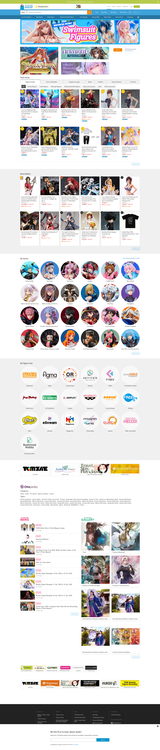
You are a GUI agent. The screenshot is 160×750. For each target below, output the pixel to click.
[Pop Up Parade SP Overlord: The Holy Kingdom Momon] (29, 221)
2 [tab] (79, 45)
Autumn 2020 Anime (125, 499)
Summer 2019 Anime (63, 501)
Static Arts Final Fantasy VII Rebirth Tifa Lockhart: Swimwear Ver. (130, 198)
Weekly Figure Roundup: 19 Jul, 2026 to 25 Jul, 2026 (54, 573)
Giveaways (130, 17)
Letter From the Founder (42, 722)
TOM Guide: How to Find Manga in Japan (50, 528)
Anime (22, 494)
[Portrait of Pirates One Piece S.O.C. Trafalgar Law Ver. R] (49, 186)
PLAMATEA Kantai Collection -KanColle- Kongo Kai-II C (69, 149)
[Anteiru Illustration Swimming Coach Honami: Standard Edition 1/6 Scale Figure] (130, 98)
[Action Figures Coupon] (80, 31)
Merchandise (54, 505)
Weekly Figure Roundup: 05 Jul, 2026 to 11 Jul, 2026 (54, 595)
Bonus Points (107, 17)
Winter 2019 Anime (87, 501)
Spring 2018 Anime (125, 501)
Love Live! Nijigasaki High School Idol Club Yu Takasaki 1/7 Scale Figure (29, 111)
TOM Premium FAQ (79, 717)
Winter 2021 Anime (51, 503)
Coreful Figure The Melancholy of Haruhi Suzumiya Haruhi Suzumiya (109, 149)
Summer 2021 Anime (75, 503)
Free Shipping (83, 17)
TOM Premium (42, 719)
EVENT (38, 547)
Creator (51, 494)
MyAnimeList (117, 723)
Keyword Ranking (97, 720)
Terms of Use (60, 714)
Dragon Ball (69, 499)
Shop (108, 6)
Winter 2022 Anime (100, 503)
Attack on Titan (93, 499)
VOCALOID (33, 494)
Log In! (118, 50)
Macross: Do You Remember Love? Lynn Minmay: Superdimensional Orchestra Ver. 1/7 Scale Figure (29, 149)
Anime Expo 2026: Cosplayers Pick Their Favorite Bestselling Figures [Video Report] (56, 607)
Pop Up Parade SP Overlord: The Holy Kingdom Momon (29, 233)
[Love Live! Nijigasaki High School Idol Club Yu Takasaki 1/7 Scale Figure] (29, 98)
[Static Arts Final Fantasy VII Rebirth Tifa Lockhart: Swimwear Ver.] (130, 186)
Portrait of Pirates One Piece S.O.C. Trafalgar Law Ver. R (49, 198)
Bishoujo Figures (56, 86)
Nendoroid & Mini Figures (67, 17)
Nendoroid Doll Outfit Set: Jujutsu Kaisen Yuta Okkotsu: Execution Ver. (89, 149)
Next (141, 470)
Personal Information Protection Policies (62, 720)
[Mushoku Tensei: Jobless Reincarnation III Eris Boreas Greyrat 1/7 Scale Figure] (70, 186)
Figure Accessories (89, 86)
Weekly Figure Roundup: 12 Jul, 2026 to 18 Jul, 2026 (54, 584)
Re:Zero (62, 499)
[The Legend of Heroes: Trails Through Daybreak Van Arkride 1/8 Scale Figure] (70, 221)
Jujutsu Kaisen (36, 499)
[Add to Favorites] (36, 91)
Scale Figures (50, 17)
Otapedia (125, 6)
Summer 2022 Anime (125, 503)
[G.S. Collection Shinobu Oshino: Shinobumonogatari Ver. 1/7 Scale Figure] (110, 186)
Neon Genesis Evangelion (80, 499)
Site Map (95, 714)
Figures (61, 505)
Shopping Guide (43, 6)
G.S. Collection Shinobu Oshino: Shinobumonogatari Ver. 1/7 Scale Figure (110, 198)
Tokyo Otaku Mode (78, 6)
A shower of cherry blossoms (120, 585)
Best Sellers (113, 12)
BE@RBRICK (75, 505)
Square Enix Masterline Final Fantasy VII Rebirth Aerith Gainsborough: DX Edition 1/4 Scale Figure (29, 199)
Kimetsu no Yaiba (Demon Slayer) (108, 499)
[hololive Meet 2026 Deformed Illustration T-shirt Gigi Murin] (130, 221)
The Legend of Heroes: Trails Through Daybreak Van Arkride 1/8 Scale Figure (69, 233)
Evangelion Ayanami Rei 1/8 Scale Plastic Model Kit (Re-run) (49, 111)
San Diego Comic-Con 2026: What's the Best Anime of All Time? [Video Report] (56, 551)
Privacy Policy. (75, 744)
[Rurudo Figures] (85, 68)
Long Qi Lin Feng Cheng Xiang (121, 652)
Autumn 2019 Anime (50, 501)
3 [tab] (81, 45)
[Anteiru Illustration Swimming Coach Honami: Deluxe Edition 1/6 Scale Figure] (110, 98)
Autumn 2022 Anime (26, 505)
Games (27, 494)
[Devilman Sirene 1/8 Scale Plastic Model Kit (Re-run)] (70, 98)
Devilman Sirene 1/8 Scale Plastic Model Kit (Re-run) (68, 110)
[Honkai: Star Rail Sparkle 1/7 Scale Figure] (49, 221)
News (113, 6)
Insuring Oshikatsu (42, 539)
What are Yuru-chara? (43, 562)
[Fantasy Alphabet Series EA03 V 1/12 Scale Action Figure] (90, 98)
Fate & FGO (55, 499)
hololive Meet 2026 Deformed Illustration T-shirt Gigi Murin (130, 233)
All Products (123, 12)
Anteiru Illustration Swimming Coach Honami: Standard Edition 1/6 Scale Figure (129, 112)
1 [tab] (77, 45)
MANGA (38, 525)
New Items (104, 12)
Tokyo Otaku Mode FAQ (79, 720)
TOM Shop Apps (115, 714)
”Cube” (84, 552)
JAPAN (38, 536)
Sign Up (137, 6)
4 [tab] (83, 45)
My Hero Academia (25, 499)
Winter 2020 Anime (37, 501)
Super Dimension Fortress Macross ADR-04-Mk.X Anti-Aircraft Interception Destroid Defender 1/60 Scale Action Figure (49, 149)
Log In (131, 6)
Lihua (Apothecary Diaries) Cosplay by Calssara (95, 619)
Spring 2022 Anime (112, 503)
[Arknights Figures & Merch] (85, 53)
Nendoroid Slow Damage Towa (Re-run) (109, 233)
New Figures (39, 17)
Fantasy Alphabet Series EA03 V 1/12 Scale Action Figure (89, 111)
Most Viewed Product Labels (131, 258)
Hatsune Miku (95, 17)
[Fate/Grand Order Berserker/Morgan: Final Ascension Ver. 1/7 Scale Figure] (90, 186)
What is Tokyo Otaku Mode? (44, 715)
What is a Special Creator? (97, 723)
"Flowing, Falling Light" (118, 552)
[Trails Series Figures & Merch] (39, 61)
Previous (19, 470)
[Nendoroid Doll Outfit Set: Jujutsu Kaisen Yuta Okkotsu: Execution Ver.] (90, 136)
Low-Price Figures (26, 17)
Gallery (118, 6)
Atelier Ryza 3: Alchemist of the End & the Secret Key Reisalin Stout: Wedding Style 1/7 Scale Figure (90, 234)
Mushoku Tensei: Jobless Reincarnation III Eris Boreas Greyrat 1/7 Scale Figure (69, 198)
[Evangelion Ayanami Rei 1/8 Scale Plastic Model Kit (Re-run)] (49, 98)
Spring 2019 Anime (75, 501)
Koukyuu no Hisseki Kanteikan (91, 585)
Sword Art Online (46, 499)
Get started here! (129, 50)
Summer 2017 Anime (38, 503)
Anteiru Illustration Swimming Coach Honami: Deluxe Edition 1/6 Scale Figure (109, 112)
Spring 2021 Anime (63, 503)
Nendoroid (67, 505)
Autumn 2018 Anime (100, 501)
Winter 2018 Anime (26, 503)
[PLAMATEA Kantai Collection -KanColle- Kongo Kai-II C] (70, 136)
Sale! (96, 12)
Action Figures (32, 86)
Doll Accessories (110, 86)
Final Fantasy (37, 505)
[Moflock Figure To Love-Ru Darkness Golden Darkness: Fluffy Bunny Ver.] (130, 136)
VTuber (82, 505)
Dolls (99, 86)
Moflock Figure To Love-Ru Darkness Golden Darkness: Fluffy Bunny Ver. (130, 149)
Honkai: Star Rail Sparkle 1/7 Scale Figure (49, 233)
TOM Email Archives (98, 717)
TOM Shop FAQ (78, 714)
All (23, 86)
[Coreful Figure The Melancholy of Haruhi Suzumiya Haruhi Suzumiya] (110, 136)
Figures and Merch (43, 494)
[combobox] (57, 12)
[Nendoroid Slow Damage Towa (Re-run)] (110, 221)
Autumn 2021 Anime (88, 503)
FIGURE (38, 570)
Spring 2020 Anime (25, 501)
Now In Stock (119, 17)
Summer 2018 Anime (113, 501)
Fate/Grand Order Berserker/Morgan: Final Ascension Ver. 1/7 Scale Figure (89, 199)
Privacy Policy (60, 717)
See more (136, 164)
